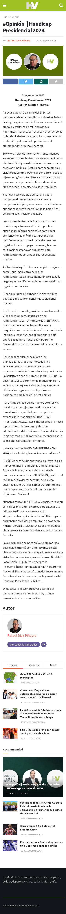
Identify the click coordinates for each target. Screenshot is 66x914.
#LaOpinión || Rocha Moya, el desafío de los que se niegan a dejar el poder (33, 786)
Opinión (15, 16)
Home (5, 16)
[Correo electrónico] (44, 644)
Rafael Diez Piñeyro (19, 40)
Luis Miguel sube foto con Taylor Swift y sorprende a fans (39, 731)
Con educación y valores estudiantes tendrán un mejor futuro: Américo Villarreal (38, 694)
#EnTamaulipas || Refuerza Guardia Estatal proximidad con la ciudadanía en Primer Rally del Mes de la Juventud (41, 808)
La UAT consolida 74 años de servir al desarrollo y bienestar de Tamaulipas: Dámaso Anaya (40, 713)
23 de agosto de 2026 (17, 793)
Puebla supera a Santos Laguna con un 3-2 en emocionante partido (41, 843)
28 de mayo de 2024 (46, 40)
